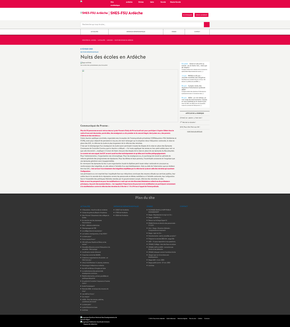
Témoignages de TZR (89, 228)
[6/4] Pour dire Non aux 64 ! (190, 127)
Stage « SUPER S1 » (154, 218)
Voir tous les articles (194, 132)
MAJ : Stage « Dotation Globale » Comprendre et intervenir (159, 229)
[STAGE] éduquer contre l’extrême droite (162, 252)
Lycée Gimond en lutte (89, 307)
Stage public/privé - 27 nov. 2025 (159, 263)
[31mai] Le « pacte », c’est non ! (191, 118)
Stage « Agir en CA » (155, 233)
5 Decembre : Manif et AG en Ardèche (94, 210)
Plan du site (192, 319)
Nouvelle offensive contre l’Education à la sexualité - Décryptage (96, 248)
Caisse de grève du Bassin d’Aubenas (94, 213)
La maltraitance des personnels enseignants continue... (92, 272)
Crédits (200, 319)
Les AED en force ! (88, 294)
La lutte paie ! (86, 305)
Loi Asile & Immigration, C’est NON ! (94, 234)
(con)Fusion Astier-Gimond (91, 252)
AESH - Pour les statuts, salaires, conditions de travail (93, 301)
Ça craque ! (85, 297)
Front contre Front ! (88, 239)
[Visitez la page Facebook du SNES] (147, 319)
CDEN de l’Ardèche (121, 215)
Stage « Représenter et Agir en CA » (160, 215)
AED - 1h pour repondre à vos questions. (162, 242)
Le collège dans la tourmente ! (92, 231)
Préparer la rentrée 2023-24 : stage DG (161, 239)
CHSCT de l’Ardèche (122, 210)
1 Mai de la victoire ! (188, 122)
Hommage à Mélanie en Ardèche (93, 266)
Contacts (207, 319)
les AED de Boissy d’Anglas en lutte (94, 268)
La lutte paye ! (86, 237)
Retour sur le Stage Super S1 (157, 220)
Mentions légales (182, 319)
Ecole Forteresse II (88, 286)
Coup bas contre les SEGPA (91, 255)
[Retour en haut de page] (8, 318)
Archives (85, 310)
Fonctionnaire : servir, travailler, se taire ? (162, 236)
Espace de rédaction (90, 324)
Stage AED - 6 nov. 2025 (156, 260)
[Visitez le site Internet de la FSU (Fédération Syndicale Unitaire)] (95, 322)
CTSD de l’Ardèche (121, 213)
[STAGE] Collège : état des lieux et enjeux (162, 244)
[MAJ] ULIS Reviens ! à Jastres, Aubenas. (95, 263)
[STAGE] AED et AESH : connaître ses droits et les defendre (160, 248)
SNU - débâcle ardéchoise (90, 225)
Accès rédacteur (171, 319)
